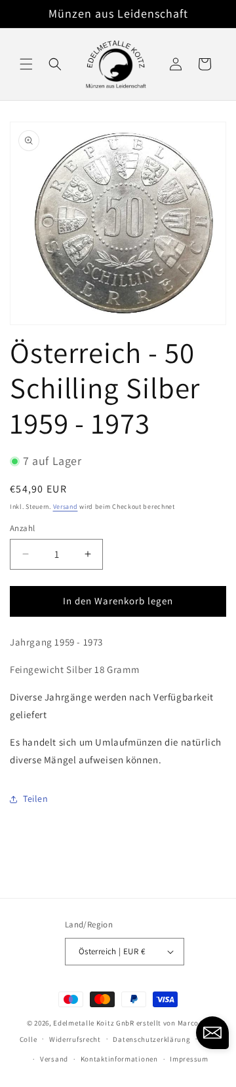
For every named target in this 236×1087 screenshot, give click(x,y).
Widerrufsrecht (75, 1039)
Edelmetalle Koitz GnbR (93, 1022)
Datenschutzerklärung (151, 1039)
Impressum (189, 1058)
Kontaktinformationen (119, 1058)
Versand (65, 506)
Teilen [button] (36, 798)
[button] (26, 64)
